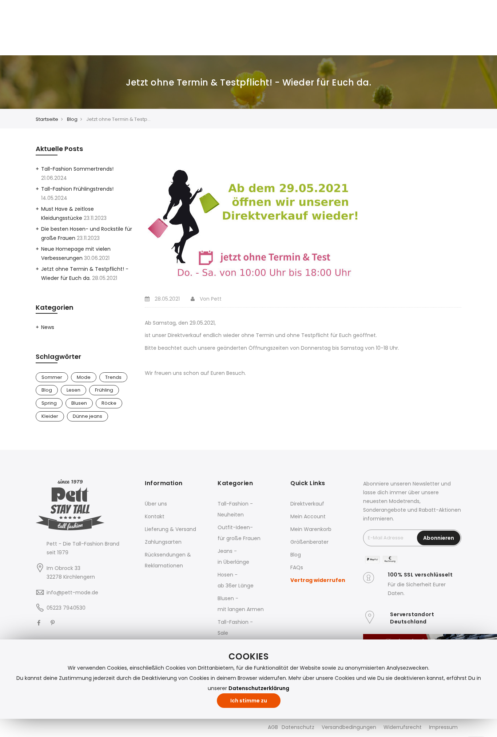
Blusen (79, 403)
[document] (248, 679)
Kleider (49, 416)
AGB (273, 727)
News (47, 327)
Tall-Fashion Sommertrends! (77, 169)
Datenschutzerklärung (258, 688)
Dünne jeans (87, 416)
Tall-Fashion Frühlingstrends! (77, 189)
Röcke (109, 403)
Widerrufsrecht (402, 727)
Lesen (73, 390)
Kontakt (154, 516)
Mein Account (308, 516)
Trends (113, 377)
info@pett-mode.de (72, 592)
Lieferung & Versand (170, 529)
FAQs (296, 567)
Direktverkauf (307, 503)
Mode (84, 377)
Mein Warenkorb (310, 529)
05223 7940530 (66, 607)
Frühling (104, 390)
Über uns (156, 503)
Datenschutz (298, 727)
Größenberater (309, 542)
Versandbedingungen (349, 727)
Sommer (51, 377)
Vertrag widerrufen (317, 580)
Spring (49, 403)
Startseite (47, 119)
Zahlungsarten (163, 542)
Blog (72, 119)
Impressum (443, 727)
